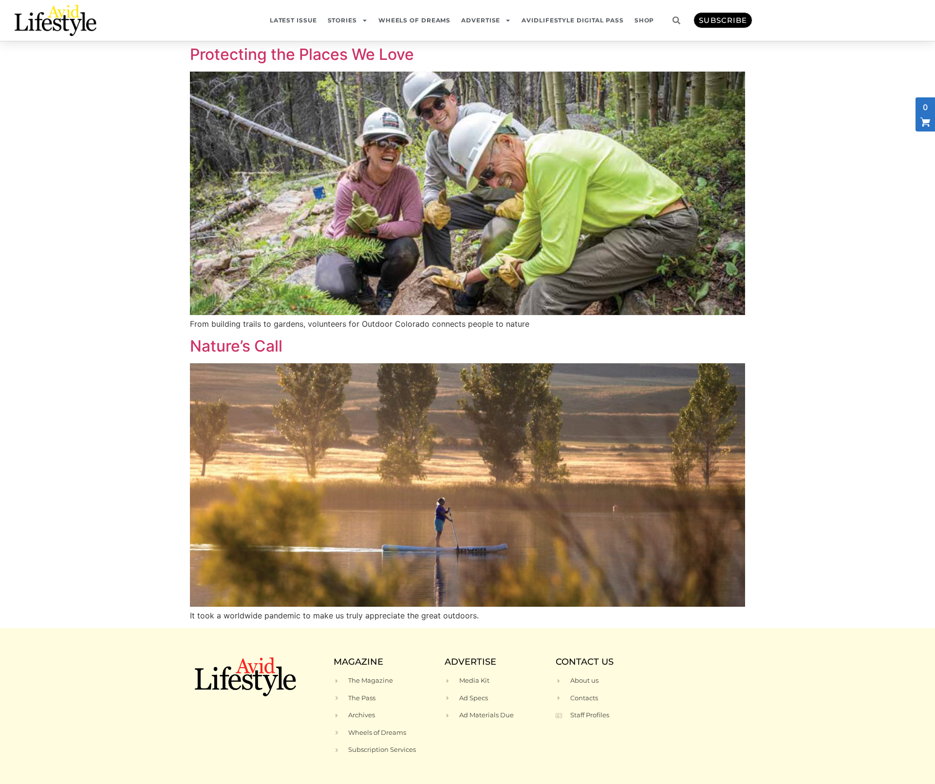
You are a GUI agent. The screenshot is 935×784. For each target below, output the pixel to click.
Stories (342, 20)
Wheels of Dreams (414, 20)
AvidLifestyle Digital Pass (572, 20)
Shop (644, 20)
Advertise (480, 20)
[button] (676, 20)
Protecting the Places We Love (302, 54)
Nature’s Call (236, 345)
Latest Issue (293, 20)
